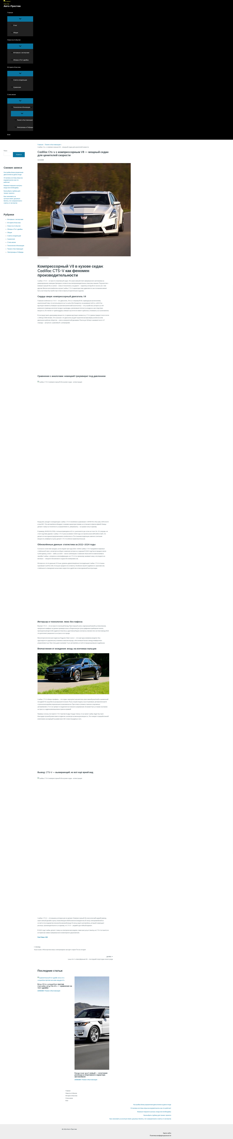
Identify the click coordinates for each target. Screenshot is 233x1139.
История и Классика (14, 67)
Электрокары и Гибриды (25, 127)
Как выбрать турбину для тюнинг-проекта (157, 1115)
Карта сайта (167, 1133)
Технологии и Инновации (21, 107)
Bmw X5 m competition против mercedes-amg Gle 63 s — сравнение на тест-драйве (54, 986)
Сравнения (17, 87)
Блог (8, 134)
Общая (15, 32)
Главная (10, 12)
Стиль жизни (11, 94)
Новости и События (13, 40)
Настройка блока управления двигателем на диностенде (152, 1104)
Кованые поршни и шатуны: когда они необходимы (154, 1112)
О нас (15, 25)
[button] (14, 12)
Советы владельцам (20, 80)
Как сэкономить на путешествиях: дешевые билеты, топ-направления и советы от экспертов (140, 1119)
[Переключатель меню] (20, 18)
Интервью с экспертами (21, 52)
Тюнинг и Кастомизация (25, 120)
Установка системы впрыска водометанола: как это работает (13, 180)
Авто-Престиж (12, 6)
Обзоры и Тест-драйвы (21, 60)
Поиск (5, 150)
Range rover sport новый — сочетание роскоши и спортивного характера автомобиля (91, 1075)
